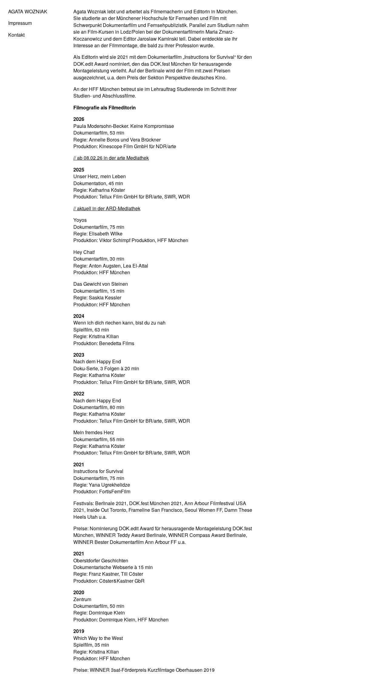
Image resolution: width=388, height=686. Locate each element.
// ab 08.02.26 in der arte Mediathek (111, 157)
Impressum (20, 22)
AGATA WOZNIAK (27, 11)
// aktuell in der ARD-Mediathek (106, 208)
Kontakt (16, 34)
